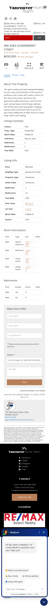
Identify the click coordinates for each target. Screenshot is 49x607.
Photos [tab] (15, 75)
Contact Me (24, 497)
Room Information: (15, 230)
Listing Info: (10, 160)
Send (24, 382)
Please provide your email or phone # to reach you (23, 345)
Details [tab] (7, 75)
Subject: (10, 355)
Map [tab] (22, 75)
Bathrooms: (10, 280)
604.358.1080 (10, 417)
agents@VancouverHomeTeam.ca (19, 419)
